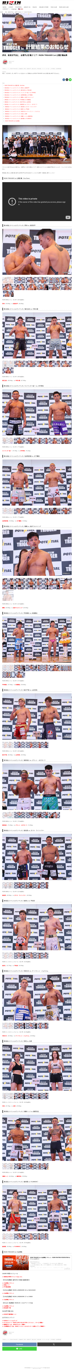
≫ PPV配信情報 (6, 1287)
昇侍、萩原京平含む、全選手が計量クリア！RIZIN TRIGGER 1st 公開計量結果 (34, 55)
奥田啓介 (4, 825)
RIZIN (10, 62)
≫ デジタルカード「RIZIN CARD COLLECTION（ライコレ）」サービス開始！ (23, 1322)
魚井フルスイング (17, 607)
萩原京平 (15, 303)
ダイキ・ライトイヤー (20, 895)
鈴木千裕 (4, 755)
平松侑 (16, 965)
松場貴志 (18, 684)
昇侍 (3, 303)
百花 (3, 1106)
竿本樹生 (4, 684)
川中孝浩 (22, 450)
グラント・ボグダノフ (21, 825)
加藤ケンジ (5, 1176)
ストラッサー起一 (7, 450)
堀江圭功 (4, 380)
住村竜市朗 (5, 521)
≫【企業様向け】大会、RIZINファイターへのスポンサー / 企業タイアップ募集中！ (23, 1326)
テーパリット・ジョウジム (22, 1036)
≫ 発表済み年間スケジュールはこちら (12, 1276)
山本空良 (18, 755)
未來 (14, 1106)
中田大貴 (18, 380)
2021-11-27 (11, 61)
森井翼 (4, 1246)
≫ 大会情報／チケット (8, 1283)
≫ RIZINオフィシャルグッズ (9, 1320)
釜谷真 (4, 895)
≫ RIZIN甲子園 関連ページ (9, 1314)
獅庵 (3, 607)
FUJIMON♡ (17, 1246)
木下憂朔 (19, 521)
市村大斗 (4, 1036)
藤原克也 (19, 1176)
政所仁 (4, 965)
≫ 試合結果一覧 (6, 1308)
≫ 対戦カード (6, 1285)
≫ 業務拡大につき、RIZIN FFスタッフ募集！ (14, 1324)
